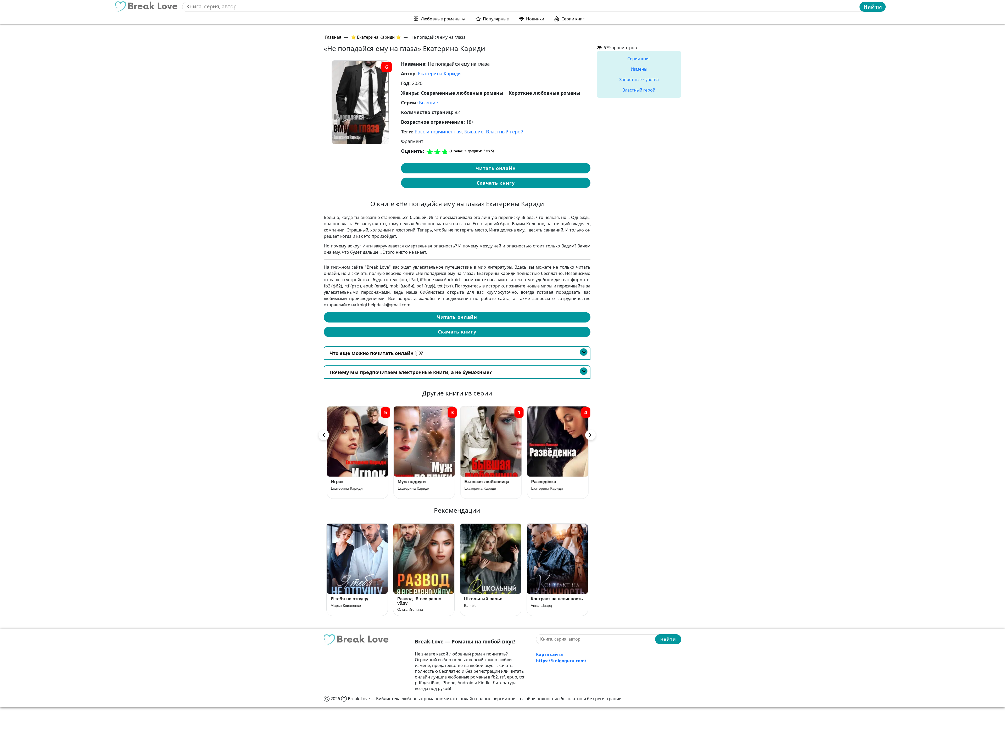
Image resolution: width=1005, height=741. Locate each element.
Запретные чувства (639, 79)
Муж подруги (411, 481)
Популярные (496, 19)
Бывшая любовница (486, 481)
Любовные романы (440, 19)
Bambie (470, 605)
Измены (639, 69)
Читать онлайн (496, 168)
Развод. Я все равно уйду (419, 601)
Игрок (337, 481)
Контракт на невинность (557, 599)
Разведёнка (543, 481)
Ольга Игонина (410, 609)
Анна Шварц (541, 605)
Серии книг (572, 19)
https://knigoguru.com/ (561, 661)
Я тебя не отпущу (349, 599)
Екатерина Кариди (439, 73)
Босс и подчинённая (438, 131)
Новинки (535, 19)
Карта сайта (549, 654)
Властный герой (505, 131)
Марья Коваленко (346, 605)
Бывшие (428, 102)
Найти (872, 6)
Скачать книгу (496, 183)
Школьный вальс (483, 599)
